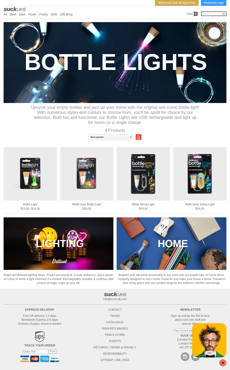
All (5, 14)
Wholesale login (213, 2)
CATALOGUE (115, 322)
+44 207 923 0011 (190, 347)
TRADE (115, 316)
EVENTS (115, 341)
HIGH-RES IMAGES (115, 328)
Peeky (43, 14)
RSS (126, 360)
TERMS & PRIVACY (123, 347)
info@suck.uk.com (115, 299)
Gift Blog (66, 14)
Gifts (54, 14)
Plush (32, 14)
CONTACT (115, 309)
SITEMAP (106, 360)
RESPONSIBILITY (115, 353)
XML (118, 360)
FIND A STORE (115, 334)
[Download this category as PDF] (137, 137)
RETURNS (100, 347)
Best (13, 14)
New (22, 14)
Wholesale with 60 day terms (176, 2)
